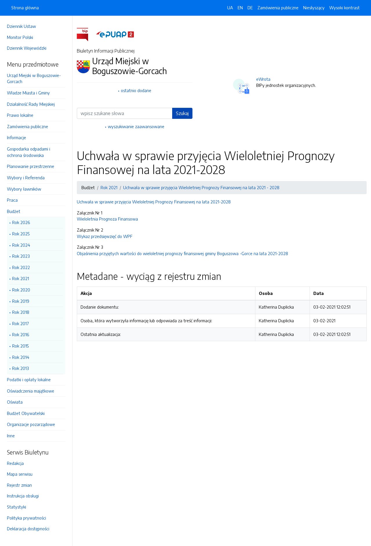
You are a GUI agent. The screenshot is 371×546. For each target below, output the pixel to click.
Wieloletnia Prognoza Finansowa (107, 218)
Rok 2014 (20, 357)
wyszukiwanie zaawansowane (136, 126)
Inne (11, 435)
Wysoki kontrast (344, 7)
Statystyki (16, 506)
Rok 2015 (20, 345)
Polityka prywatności (26, 517)
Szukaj (182, 113)
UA (230, 7)
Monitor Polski (20, 37)
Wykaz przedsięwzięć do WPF (104, 236)
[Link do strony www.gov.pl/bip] (86, 34)
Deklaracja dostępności (28, 528)
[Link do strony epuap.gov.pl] (115, 34)
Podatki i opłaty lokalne (29, 379)
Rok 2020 (21, 289)
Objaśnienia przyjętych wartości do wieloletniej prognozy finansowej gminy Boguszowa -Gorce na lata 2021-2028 (182, 253)
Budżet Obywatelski (26, 413)
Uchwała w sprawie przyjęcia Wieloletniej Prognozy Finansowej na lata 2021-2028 (154, 201)
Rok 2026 (21, 222)
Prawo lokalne (20, 115)
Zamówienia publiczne (27, 126)
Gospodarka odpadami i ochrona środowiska (28, 152)
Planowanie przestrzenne (30, 166)
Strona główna (25, 7)
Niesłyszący (314, 7)
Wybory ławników (24, 188)
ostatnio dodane (136, 90)
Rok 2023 (21, 256)
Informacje (16, 137)
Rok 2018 (20, 312)
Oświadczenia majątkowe (30, 390)
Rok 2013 (20, 368)
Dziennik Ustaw (21, 26)
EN (240, 7)
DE (250, 7)
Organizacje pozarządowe (31, 424)
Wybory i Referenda (26, 177)
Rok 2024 (21, 245)
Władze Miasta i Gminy (28, 92)
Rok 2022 (21, 267)
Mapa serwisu (19, 474)
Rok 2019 (20, 301)
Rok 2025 (21, 233)
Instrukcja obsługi (23, 495)
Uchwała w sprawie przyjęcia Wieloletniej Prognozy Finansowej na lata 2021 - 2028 (201, 187)
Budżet (13, 211)
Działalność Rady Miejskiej (31, 104)
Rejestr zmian (19, 485)
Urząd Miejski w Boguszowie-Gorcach (34, 78)
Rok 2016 (20, 334)
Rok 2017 (20, 323)
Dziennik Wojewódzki (26, 48)
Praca (12, 200)
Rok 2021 (20, 278)
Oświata (15, 401)
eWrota (263, 79)
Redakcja (15, 463)
